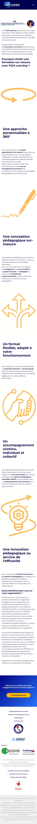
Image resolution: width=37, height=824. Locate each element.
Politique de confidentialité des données (18, 714)
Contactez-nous (18, 695)
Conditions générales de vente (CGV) (18, 711)
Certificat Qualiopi (18, 721)
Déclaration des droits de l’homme (18, 774)
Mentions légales (18, 717)
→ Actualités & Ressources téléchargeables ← (18, 770)
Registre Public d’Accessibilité (18, 777)
